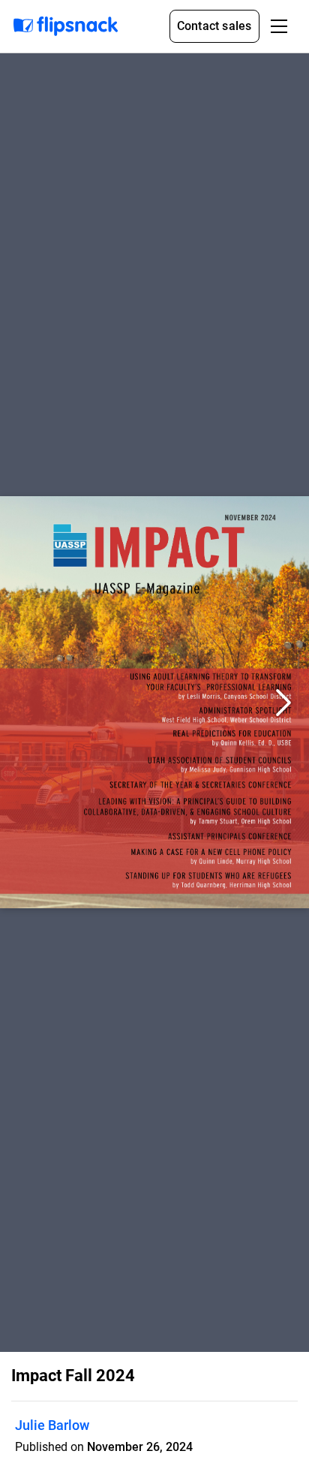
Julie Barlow (52, 1425)
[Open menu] (279, 26)
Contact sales (214, 26)
